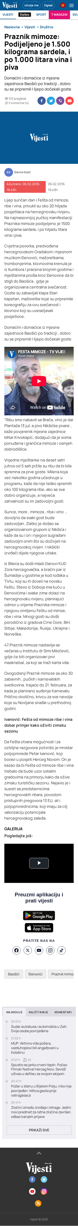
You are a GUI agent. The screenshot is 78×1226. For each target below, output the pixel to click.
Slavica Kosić (22, 172)
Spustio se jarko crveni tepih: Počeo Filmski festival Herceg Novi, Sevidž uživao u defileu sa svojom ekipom (39, 1069)
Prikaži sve (39, 1130)
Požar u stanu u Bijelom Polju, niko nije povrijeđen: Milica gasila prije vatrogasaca (41, 1090)
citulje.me (31, 5)
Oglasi (48, 5)
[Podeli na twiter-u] (51, 101)
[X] (28, 950)
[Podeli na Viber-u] (60, 101)
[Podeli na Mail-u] (69, 101)
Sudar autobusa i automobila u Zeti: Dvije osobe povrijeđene (39, 1028)
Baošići (14, 974)
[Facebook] (16, 950)
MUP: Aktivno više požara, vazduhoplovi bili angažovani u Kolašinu (35, 1048)
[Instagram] (50, 950)
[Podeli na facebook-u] (41, 101)
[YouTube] (39, 950)
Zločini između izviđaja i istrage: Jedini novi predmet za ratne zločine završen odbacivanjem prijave (41, 1112)
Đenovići (35, 974)
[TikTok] (61, 950)
